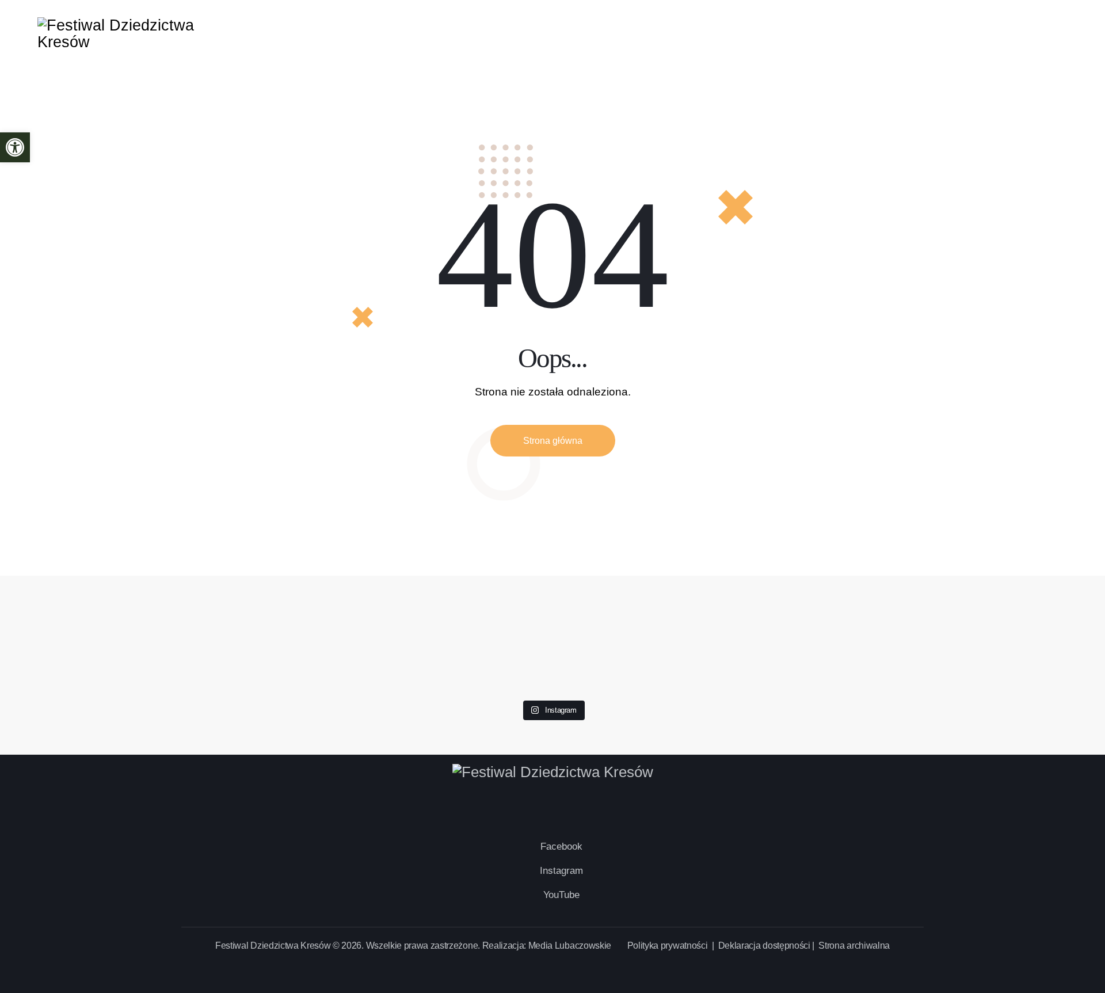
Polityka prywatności (668, 945)
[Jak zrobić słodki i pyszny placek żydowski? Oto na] (552, 592)
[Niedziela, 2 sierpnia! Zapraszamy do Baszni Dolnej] (116, 601)
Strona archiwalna (854, 945)
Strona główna (552, 441)
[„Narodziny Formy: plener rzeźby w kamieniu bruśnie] (989, 609)
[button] (15, 147)
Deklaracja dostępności (764, 945)
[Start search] (1057, 34)
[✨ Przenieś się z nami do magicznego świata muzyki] (334, 634)
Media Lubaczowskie (569, 945)
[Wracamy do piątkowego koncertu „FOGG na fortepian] (771, 617)
